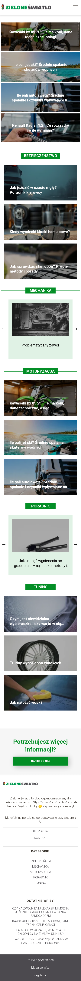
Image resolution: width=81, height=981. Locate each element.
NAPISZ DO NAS (40, 761)
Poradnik (40, 506)
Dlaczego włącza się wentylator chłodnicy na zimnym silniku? (40, 932)
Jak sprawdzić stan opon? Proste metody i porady (39, 268)
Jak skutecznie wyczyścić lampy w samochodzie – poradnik (40, 941)
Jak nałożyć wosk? (26, 702)
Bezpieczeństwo (40, 155)
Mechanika (40, 290)
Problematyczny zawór (40, 345)
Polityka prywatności (40, 960)
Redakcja (40, 831)
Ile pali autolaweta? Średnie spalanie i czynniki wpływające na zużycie (40, 98)
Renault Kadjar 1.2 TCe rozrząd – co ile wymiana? (40, 128)
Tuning (40, 587)
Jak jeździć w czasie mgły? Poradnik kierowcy (33, 190)
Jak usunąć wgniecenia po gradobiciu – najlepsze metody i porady (40, 563)
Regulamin (40, 975)
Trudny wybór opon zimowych (35, 663)
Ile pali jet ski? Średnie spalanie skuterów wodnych (40, 67)
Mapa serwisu (40, 967)
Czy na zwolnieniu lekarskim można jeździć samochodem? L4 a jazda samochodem (40, 912)
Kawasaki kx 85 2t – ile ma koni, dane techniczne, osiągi (40, 34)
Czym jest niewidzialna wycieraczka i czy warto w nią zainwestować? (35, 621)
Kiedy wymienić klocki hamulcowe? (40, 231)
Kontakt (40, 838)
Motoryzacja (40, 371)
